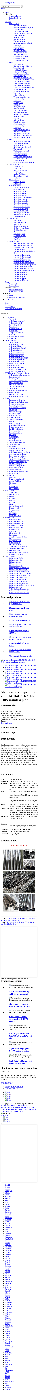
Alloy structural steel (20, 222)
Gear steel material (20, 236)
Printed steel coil (19, 160)
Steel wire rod (18, 166)
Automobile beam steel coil (23, 33)
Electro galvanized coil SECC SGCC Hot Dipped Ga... (20, 1035)
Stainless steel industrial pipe (23, 268)
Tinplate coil (18, 149)
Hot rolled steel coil (20, 51)
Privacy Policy (22, 1105)
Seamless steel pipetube (21, 74)
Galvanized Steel (15, 186)
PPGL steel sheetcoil (20, 155)
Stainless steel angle (20, 272)
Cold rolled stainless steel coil (23, 247)
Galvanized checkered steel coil (24, 162)
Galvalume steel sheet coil (22, 147)
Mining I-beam (14, 494)
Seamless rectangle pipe (21, 91)
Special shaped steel (16, 506)
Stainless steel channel (21, 274)
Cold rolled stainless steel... (20, 656)
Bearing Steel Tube (7, 1107)
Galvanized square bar (21, 201)
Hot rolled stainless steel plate (23, 243)
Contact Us (9, 299)
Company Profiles (15, 16)
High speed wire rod (20, 170)
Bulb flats (12, 512)
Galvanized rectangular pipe (23, 197)
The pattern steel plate (21, 31)
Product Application (16, 290)
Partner (11, 20)
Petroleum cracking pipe (22, 137)
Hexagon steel (14, 508)
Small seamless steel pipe (22, 81)
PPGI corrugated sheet (21, 143)
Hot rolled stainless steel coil (23, 245)
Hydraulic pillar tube (20, 132)
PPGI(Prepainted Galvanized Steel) (17, 373)
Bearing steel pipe (19, 124)
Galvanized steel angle (21, 205)
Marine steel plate (19, 35)
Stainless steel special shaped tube (25, 265)
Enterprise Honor (15, 18)
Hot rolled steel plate (20, 26)
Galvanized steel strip (21, 211)
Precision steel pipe (20, 76)
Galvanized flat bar (20, 191)
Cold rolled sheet (19, 58)
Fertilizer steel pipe (20, 99)
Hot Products (5, 1105)
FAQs (11, 295)
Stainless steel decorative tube (23, 266)
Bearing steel (18, 224)
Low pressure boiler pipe (22, 130)
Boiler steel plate (19, 37)
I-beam (11, 504)
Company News (14, 284)
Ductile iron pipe (19, 122)
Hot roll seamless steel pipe (23, 78)
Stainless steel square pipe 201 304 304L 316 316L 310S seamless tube (18, 919)
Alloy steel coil (19, 49)
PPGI (11, 139)
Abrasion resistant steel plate (23, 43)
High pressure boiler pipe (22, 133)
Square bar (17, 184)
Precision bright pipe (20, 110)
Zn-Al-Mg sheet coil (20, 159)
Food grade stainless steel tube (24, 270)
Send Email (5, 1115)
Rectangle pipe (18, 103)
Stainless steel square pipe (22, 261)
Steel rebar (17, 178)
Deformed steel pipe (20, 112)
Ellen (7, 1119)
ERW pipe (17, 93)
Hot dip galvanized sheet (22, 214)
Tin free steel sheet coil (21, 151)
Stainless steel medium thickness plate (21, 585)
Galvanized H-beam (20, 193)
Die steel (16, 232)
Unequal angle (14, 510)
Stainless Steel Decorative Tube (15, 1109)
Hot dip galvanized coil (21, 212)
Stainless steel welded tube (22, 255)
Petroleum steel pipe (20, 72)
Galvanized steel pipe (21, 209)
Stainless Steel (14, 241)
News (7, 282)
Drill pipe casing (19, 108)
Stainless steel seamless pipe (23, 257)
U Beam (17, 1107)
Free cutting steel (19, 234)
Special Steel (13, 218)
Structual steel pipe (20, 126)
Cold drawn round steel (21, 228)
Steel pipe (17, 105)
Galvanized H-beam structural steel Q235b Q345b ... (18, 1019)
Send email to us (6, 723)
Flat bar (11, 496)
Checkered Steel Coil (21, 60)
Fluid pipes (17, 128)
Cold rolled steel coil (20, 53)
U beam (12, 498)
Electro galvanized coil (21, 187)
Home (7, 12)
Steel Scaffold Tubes (20, 70)
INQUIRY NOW (6, 1083)
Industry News (14, 286)
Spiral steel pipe (19, 95)
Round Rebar (18, 168)
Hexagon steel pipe (20, 106)
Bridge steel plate (19, 39)
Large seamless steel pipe (22, 83)
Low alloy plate (19, 29)
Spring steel (17, 45)
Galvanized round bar (21, 199)
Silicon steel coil (19, 47)
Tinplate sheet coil (20, 216)
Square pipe (17, 101)
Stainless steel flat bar (21, 280)
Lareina (7, 1122)
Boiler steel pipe (19, 116)
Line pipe (17, 118)
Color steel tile (18, 145)
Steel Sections (14, 180)
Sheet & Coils (14, 24)
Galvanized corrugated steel (23, 141)
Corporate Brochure (16, 292)
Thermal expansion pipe (22, 97)
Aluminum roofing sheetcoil (23, 157)
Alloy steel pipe (19, 120)
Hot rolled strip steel (20, 54)
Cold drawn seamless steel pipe (24, 87)
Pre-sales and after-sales (17, 297)
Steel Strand (18, 172)
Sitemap (13, 1105)
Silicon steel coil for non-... (20, 620)
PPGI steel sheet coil (20, 153)
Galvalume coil (19, 189)
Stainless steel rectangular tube (24, 263)
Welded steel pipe (19, 68)
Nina (6, 1117)
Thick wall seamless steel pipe (24, 80)
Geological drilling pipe (21, 114)
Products (8, 22)
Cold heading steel (20, 230)
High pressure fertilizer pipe (23, 135)
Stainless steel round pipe (22, 259)
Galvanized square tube (21, 203)
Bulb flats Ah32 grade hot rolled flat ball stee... (20, 1062)
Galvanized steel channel (22, 207)
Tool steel (17, 239)
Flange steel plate (19, 41)
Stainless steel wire (20, 278)
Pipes (11, 62)
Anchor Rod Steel (20, 174)
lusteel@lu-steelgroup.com (14, 1087)
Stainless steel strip (20, 249)
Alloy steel (17, 220)
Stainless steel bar (19, 276)
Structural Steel (14, 164)
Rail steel (12, 500)
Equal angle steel (19, 182)
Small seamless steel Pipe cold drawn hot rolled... (19, 992)
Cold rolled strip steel (21, 56)
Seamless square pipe (21, 89)
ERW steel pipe (19, 64)
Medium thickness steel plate (23, 27)
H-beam (12, 502)
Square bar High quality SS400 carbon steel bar (20, 1049)
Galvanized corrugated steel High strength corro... (20, 1005)
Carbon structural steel (21, 226)
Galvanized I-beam (20, 195)
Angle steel (13, 492)
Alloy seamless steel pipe (22, 85)
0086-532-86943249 (12, 1089)
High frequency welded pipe (23, 66)
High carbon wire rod (21, 176)
